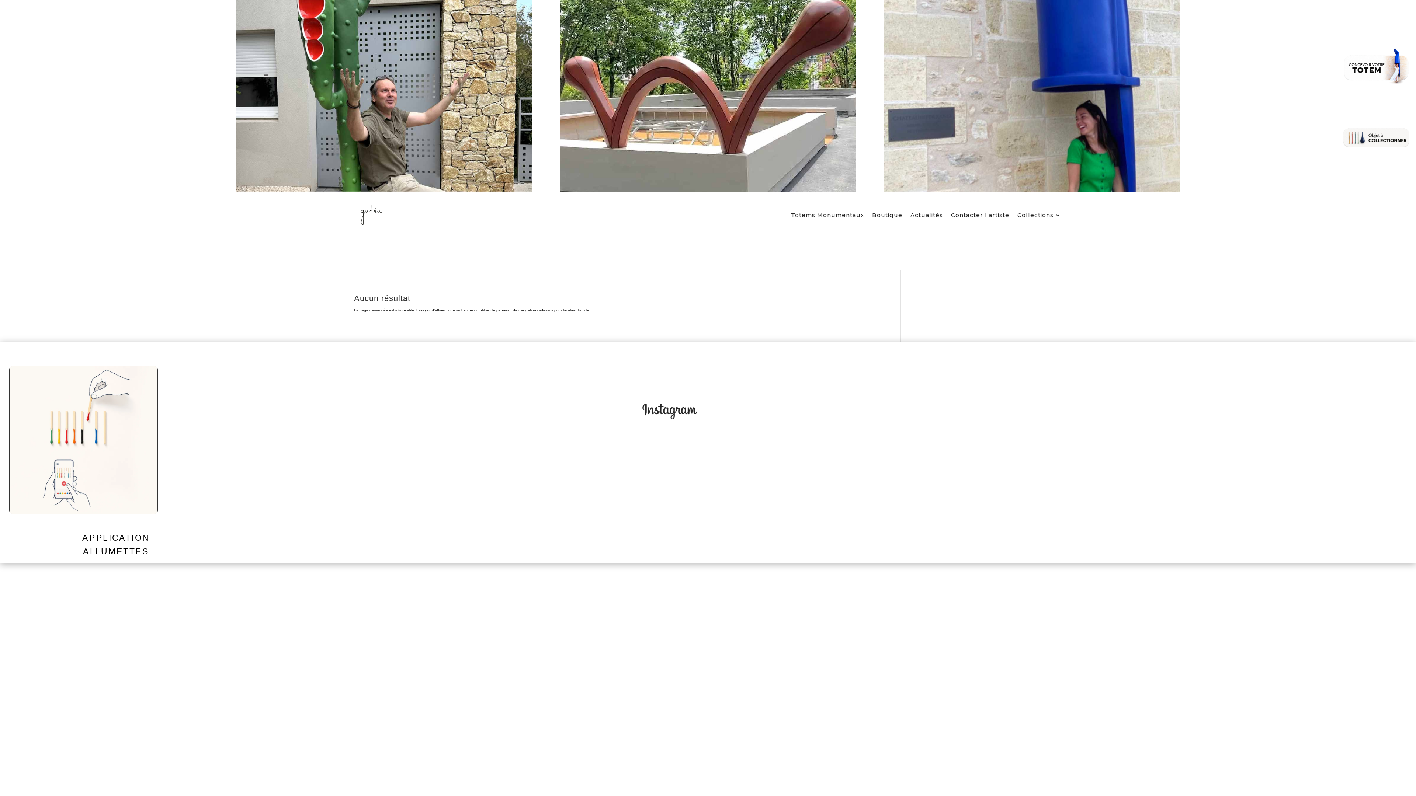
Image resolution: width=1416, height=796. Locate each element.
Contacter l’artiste (980, 215)
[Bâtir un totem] (1376, 66)
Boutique (887, 215)
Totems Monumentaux (827, 215)
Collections (1035, 215)
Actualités (926, 215)
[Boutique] (1376, 138)
